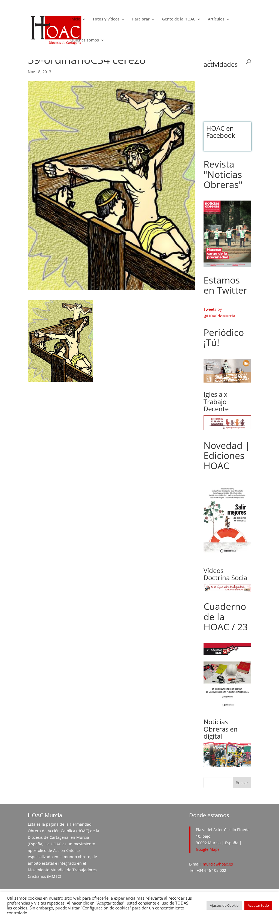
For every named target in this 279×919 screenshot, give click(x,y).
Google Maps (208, 849)
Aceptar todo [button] (258, 905)
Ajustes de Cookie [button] (224, 905)
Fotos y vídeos (106, 19)
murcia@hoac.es (218, 864)
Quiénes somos (84, 40)
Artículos (216, 19)
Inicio (75, 19)
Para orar (141, 19)
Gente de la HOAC (178, 19)
